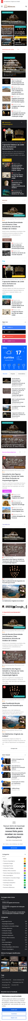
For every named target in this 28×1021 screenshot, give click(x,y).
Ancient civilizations (18, 979)
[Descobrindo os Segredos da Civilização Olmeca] (6, 768)
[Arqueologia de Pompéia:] (23, 964)
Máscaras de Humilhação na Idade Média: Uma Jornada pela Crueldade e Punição (19, 775)
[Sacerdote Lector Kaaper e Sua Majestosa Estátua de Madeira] (6, 183)
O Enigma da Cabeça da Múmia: (18, 107)
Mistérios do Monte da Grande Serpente (18, 253)
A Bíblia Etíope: (16, 788)
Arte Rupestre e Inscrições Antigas (11, 877)
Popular (13, 373)
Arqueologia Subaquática (9, 882)
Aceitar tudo (14, 1009)
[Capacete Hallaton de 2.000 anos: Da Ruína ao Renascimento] (20, 41)
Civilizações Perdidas (8, 868)
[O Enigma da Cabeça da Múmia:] (6, 106)
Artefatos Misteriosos (8, 880)
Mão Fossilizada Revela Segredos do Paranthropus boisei (20, 34)
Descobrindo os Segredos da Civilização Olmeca (18, 767)
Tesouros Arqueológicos (21, 37)
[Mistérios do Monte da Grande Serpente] (6, 253)
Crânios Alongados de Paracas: (18, 517)
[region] (14, 1007)
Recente (5, 373)
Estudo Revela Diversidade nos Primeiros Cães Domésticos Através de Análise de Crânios (14, 23)
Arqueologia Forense (7, 12)
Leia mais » (7, 160)
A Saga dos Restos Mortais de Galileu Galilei (17, 176)
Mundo (4, 858)
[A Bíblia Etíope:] (6, 791)
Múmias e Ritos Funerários (9, 870)
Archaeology (5, 984)
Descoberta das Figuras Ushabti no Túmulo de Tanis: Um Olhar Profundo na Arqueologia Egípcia (18, 392)
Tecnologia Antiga (7, 885)
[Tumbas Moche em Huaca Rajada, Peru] (6, 510)
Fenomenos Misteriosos (8, 887)
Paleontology (6, 987)
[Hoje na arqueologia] (9, 6)
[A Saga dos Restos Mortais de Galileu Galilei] (6, 175)
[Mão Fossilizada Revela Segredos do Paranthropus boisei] (20, 30)
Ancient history (6, 982)
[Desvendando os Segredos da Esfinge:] (6, 503)
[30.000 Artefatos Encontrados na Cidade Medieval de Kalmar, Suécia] (6, 165)
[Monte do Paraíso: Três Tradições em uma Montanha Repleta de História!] (6, 89)
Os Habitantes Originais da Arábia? (12, 1)
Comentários (21, 373)
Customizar (14, 1013)
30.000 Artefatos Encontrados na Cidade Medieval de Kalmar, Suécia (18, 167)
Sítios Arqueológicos (8, 875)
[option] (14, 28)
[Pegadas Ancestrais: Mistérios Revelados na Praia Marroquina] (6, 99)
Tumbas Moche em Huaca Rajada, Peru (18, 510)
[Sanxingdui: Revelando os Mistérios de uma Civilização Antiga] (6, 113)
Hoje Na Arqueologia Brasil (10, 74)
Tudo (18, 49)
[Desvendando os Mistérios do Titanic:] (6, 192)
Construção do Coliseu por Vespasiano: (18, 782)
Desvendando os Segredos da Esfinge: (18, 503)
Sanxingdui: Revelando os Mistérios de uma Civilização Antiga (18, 114)
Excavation (15, 984)
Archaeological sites (18, 982)
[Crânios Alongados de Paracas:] (6, 516)
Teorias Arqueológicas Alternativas (11, 873)
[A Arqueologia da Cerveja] (23, 969)
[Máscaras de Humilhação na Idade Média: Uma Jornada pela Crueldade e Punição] (6, 775)
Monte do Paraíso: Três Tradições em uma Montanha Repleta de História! (18, 91)
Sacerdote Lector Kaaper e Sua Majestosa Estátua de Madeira (18, 185)
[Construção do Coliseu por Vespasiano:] (6, 784)
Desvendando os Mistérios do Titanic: (18, 193)
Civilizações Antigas (7, 26)
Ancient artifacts (6, 979)
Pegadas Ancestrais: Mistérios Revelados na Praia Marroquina (18, 100)
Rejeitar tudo (14, 1017)
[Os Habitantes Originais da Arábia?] (7, 41)
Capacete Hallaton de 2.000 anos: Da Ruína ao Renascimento (20, 45)
